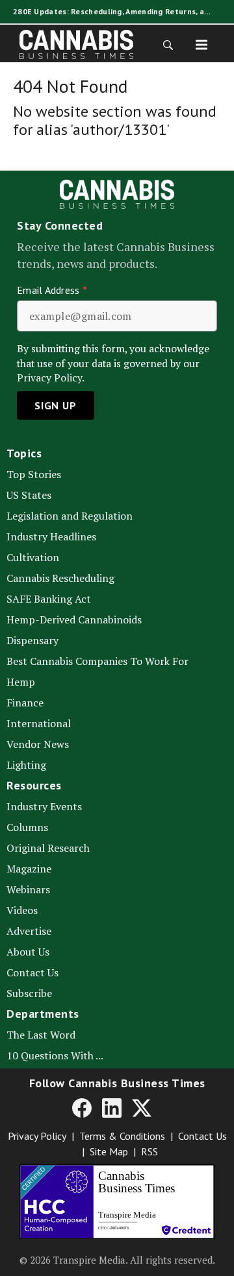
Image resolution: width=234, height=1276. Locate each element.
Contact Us (202, 1135)
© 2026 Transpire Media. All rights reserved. (117, 1259)
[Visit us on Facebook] (82, 1107)
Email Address (52, 290)
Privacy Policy (37, 1135)
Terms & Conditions (122, 1135)
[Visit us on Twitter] (141, 1107)
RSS (149, 1151)
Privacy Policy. (50, 378)
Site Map (109, 1151)
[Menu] (201, 44)
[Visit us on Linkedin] (112, 1107)
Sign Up (55, 405)
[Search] (164, 44)
